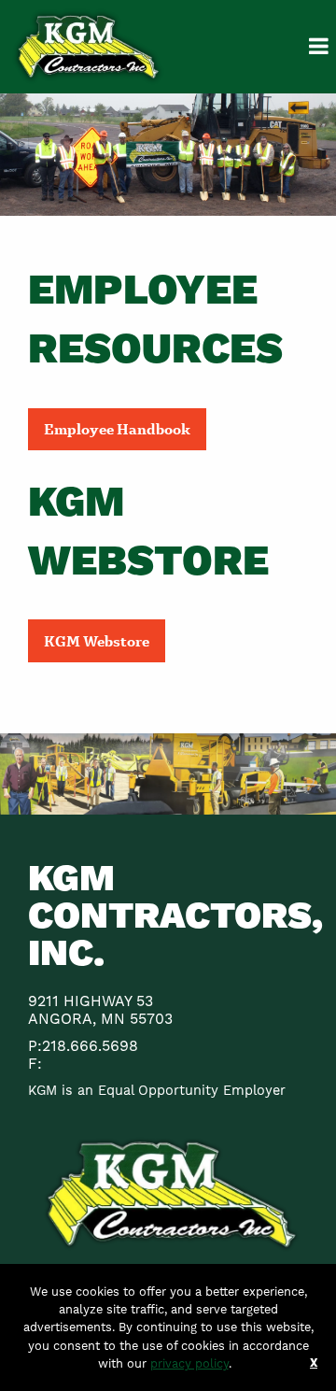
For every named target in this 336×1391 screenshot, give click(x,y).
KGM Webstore (96, 640)
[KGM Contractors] (87, 45)
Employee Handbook (117, 428)
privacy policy (189, 1363)
